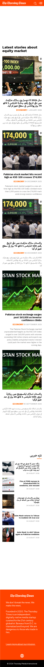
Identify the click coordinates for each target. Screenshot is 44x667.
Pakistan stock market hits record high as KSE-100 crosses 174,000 (22, 176)
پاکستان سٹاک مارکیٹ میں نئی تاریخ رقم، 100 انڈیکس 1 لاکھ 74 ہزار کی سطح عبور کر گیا (22, 245)
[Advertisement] (22, 25)
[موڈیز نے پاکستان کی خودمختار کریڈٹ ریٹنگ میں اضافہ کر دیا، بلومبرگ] (8, 501)
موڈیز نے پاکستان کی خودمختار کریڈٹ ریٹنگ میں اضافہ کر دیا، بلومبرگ (28, 500)
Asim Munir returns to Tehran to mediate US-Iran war (26, 516)
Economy (21, 110)
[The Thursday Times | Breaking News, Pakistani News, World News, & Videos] (15, 3)
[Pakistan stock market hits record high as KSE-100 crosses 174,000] (22, 150)
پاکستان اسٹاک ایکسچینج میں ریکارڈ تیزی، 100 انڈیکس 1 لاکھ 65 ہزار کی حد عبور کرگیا (23, 396)
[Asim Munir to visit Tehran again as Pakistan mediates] (8, 535)
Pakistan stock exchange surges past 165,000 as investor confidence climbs (23, 317)
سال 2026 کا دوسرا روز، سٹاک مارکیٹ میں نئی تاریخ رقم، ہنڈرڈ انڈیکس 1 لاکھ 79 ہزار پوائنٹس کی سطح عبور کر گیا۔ (22, 103)
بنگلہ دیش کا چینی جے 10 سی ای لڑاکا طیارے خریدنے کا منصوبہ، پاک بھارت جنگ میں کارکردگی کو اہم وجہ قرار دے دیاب (27, 466)
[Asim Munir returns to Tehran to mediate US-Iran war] (8, 518)
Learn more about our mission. (20, 644)
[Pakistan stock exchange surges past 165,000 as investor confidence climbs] (22, 290)
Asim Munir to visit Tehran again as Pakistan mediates (27, 533)
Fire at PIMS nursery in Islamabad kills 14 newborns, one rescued (29, 483)
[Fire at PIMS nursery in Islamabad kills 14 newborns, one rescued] (8, 485)
